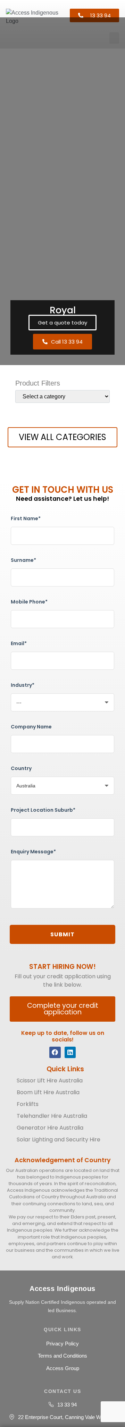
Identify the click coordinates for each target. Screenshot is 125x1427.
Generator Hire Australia (50, 1128)
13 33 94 (67, 1405)
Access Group (62, 1368)
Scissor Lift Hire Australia (50, 1080)
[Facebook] (54, 1052)
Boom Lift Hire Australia (48, 1092)
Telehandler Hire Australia (52, 1116)
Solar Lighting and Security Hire (58, 1139)
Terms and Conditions (62, 1356)
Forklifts (28, 1104)
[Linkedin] (70, 1052)
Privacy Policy (62, 1343)
